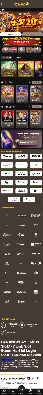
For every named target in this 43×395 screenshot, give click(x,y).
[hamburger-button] (40, 4)
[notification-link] (2, 4)
